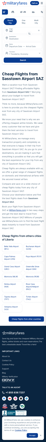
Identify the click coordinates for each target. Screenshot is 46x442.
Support (5, 369)
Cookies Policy (8, 364)
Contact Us (6, 360)
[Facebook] (4, 398)
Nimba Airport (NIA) (10, 285)
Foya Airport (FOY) (33, 256)
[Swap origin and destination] (29, 33)
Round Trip (10, 21)
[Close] (40, 435)
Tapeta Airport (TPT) (10, 298)
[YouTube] (10, 398)
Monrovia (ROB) (32, 276)
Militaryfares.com (17, 210)
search (23, 60)
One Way (23, 21)
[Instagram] (15, 398)
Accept (32, 435)
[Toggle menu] (42, 3)
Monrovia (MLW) (11, 276)
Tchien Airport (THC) (32, 298)
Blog (4, 373)
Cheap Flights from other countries (26, 319)
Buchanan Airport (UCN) (33, 247)
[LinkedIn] (27, 398)
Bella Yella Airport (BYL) (11, 247)
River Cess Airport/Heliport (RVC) (32, 286)
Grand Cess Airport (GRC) (12, 267)
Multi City (36, 21)
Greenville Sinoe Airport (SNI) (32, 267)
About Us (6, 356)
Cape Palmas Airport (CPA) (9, 257)
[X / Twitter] (21, 398)
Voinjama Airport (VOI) (11, 308)
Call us (35, 3)
